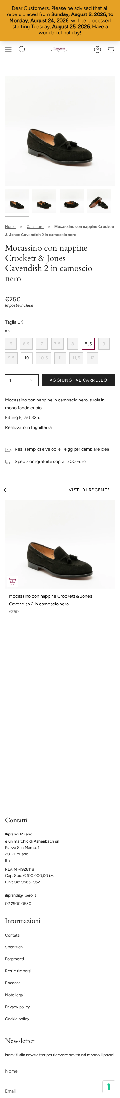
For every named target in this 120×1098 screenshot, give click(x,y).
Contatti (12, 935)
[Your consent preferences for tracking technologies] (109, 1087)
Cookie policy (17, 1018)
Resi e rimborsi (18, 970)
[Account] (97, 49)
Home (10, 227)
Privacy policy (17, 1006)
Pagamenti (14, 958)
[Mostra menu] (8, 49)
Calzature (35, 227)
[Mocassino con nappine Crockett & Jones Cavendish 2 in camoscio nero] (60, 544)
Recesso (12, 982)
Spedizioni (14, 947)
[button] (22, 49)
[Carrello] (111, 49)
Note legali (15, 994)
